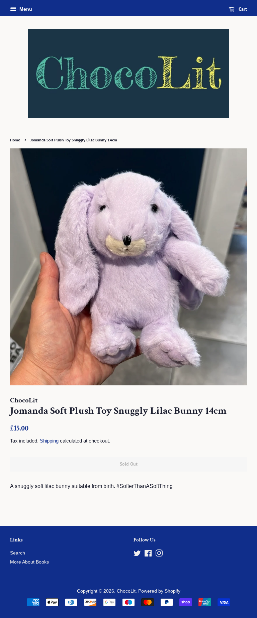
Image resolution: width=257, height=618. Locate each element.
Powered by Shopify (159, 591)
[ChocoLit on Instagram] (159, 554)
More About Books (29, 562)
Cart (242, 9)
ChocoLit (126, 591)
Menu (25, 9)
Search (17, 552)
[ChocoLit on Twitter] (137, 554)
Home (15, 139)
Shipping (49, 441)
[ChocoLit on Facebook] (148, 554)
